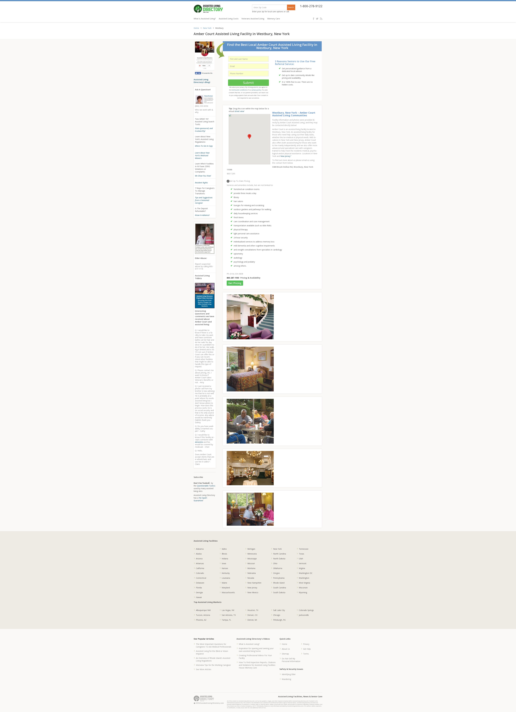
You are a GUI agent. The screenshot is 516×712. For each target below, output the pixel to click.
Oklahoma (277, 568)
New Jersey (252, 587)
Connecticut (201, 578)
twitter (317, 18)
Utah (301, 558)
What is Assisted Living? (205, 18)
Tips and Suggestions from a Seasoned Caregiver (203, 200)
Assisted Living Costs (229, 18)
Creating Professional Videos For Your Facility (255, 656)
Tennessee (303, 549)
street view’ (239, 111)
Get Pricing (234, 283)
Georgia (199, 592)
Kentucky (226, 573)
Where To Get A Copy (204, 146)
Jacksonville (304, 615)
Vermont (302, 563)
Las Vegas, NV (228, 610)
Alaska (199, 553)
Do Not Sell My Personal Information (291, 660)
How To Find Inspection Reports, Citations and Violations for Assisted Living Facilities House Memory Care (257, 665)
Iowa (224, 563)
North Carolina (279, 553)
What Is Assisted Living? (249, 644)
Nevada (250, 578)
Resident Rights (201, 182)
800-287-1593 (233, 277)
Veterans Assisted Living (252, 18)
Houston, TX (252, 610)
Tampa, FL (226, 620)
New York (207, 28)
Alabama (200, 549)
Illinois (224, 553)
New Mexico (252, 592)
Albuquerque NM (203, 610)
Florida (199, 587)
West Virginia (304, 582)
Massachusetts (228, 592)
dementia (199, 442)
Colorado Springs (306, 610)
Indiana (225, 558)
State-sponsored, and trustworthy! (204, 129)
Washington (304, 578)
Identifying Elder (289, 674)
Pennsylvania (278, 578)
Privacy (306, 644)
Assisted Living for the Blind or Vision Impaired (212, 652)
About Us (286, 649)
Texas (301, 553)
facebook (314, 18)
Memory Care (273, 18)
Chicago (276, 615)
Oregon (276, 573)
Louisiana (226, 578)
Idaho (224, 549)
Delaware (200, 582)
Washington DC (305, 573)
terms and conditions (239, 90)
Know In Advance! (202, 215)
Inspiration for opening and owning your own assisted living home (256, 649)
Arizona (199, 558)
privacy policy (256, 90)
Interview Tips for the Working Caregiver (213, 665)
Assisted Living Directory (208, 9)
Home (196, 28)
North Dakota (279, 558)
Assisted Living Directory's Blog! (202, 80)
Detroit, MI (252, 620)
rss (321, 18)
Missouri (251, 563)
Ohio (275, 563)
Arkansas (200, 563)
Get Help (307, 649)
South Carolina (279, 587)
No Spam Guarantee (200, 499)
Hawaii (199, 597)
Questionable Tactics (206, 485)
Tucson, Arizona (203, 615)
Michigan (251, 549)
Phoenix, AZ (201, 620)
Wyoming (303, 592)
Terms (306, 653)
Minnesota (252, 553)
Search (291, 7)
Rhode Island (278, 582)
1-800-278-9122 (311, 6)
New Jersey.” (285, 156)
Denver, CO (252, 615)
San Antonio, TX (229, 615)
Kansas (225, 568)
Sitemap (285, 653)
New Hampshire (254, 582)
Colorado (200, 573)
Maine (224, 582)
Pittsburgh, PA (279, 620)
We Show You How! (203, 175)
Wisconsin (303, 587)
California (200, 568)
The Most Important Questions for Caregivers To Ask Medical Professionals (213, 645)
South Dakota (279, 592)
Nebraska (251, 573)
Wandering (286, 679)
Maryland (226, 587)
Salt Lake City (279, 610)
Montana (251, 568)
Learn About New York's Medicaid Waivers (202, 155)
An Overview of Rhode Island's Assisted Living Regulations (213, 659)
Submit (248, 82)
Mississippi (252, 558)
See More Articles (203, 669)
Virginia (302, 568)
